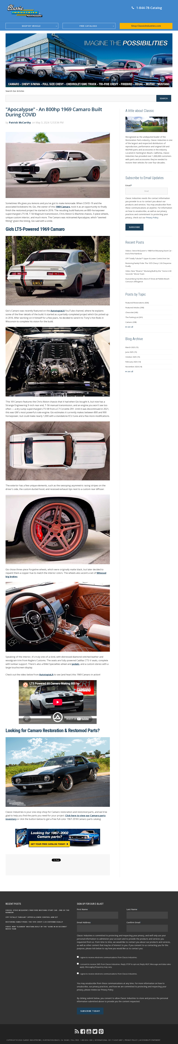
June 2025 (131, 352)
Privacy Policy (152, 217)
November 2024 (133, 366)
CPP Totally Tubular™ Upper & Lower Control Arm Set (147, 258)
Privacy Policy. (107, 989)
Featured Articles (134, 307)
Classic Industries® (32, 1040)
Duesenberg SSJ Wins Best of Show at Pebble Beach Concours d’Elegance (147, 280)
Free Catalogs (88, 25)
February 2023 (133, 362)
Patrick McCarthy (20, 122)
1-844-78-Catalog (149, 8)
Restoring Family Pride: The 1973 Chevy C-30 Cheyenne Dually (148, 264)
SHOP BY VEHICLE (31, 25)
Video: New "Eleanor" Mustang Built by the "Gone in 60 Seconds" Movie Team (148, 272)
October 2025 (132, 357)
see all (130, 326)
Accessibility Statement (149, 1040)
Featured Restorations (137, 302)
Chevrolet (131, 312)
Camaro (130, 322)
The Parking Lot (134, 317)
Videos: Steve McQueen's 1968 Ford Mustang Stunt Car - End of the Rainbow (148, 252)
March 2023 (131, 347)
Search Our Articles (15, 91)
